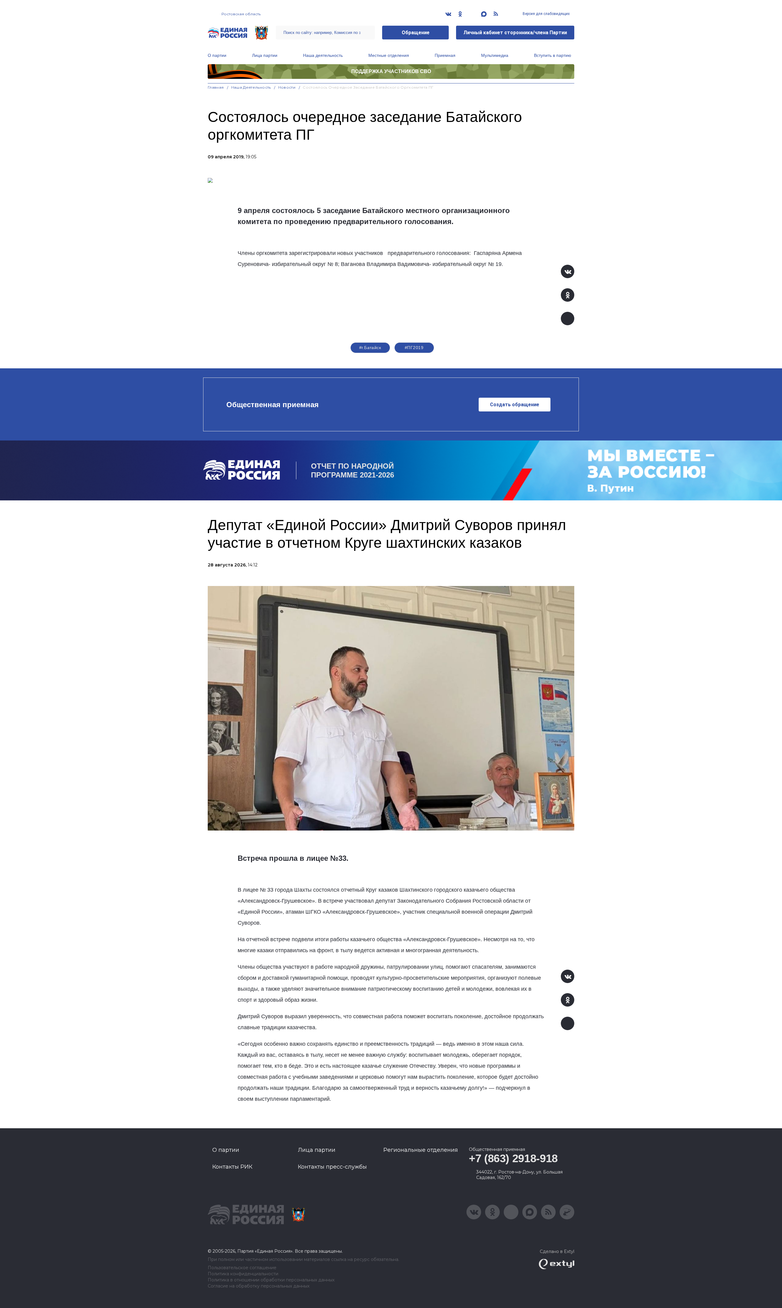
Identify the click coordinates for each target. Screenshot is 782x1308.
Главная (216, 87)
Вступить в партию (552, 55)
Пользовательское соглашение (242, 1267)
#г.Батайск (370, 347)
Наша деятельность (323, 55)
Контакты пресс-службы (332, 1166)
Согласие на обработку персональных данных (258, 1286)
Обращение (415, 32)
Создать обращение (514, 404)
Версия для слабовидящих (546, 14)
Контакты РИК (232, 1166)
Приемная (445, 55)
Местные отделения (388, 55)
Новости (287, 87)
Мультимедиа (494, 55)
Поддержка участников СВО (391, 71)
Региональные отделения (420, 1150)
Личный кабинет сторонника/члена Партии (515, 32)
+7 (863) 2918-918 (513, 1158)
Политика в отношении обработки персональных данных (271, 1280)
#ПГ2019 (414, 347)
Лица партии (264, 55)
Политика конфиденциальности (243, 1274)
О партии (217, 55)
